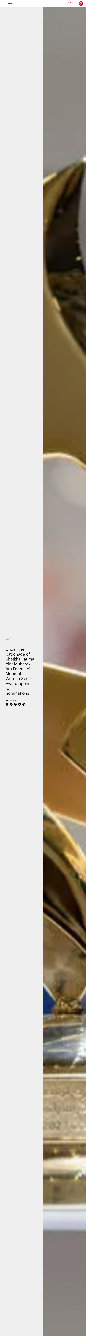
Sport (7, 639)
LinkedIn (19, 704)
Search (6, 3)
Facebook (15, 704)
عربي (10, 3)
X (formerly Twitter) (11, 704)
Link (7, 704)
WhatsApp (23, 704)
